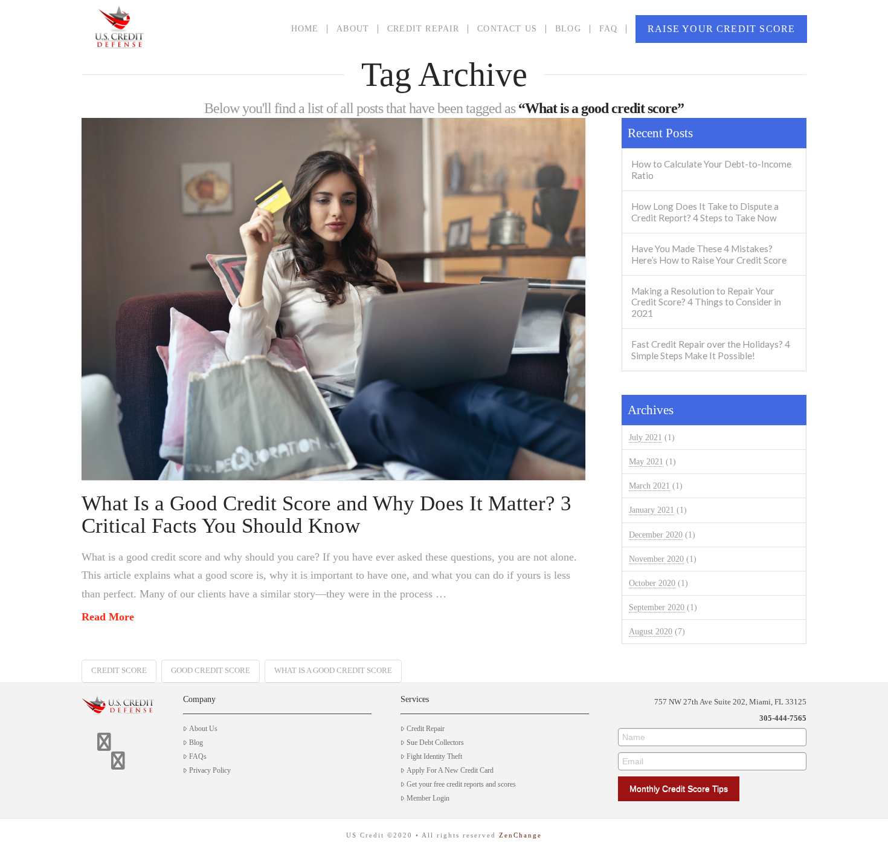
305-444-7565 (782, 718)
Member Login (428, 798)
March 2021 (649, 485)
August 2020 (650, 631)
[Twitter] (117, 761)
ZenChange (520, 835)
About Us (203, 728)
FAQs (198, 756)
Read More (108, 617)
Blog (196, 742)
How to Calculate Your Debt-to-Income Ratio (711, 169)
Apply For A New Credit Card (450, 770)
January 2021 (651, 510)
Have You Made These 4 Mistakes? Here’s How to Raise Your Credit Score (709, 254)
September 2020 (656, 607)
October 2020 (652, 583)
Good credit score (210, 670)
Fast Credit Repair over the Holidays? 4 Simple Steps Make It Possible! (710, 350)
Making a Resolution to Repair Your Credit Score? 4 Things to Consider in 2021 (706, 302)
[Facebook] (104, 742)
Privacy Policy (210, 770)
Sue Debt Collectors (435, 742)
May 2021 (646, 461)
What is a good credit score (333, 670)
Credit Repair (426, 728)
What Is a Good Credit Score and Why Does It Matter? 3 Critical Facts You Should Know (326, 515)
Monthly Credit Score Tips (678, 788)
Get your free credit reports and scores (461, 784)
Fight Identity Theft (434, 756)
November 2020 (656, 559)
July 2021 (645, 437)
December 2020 (656, 534)
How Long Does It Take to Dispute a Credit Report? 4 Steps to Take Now (705, 212)
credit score (119, 670)
